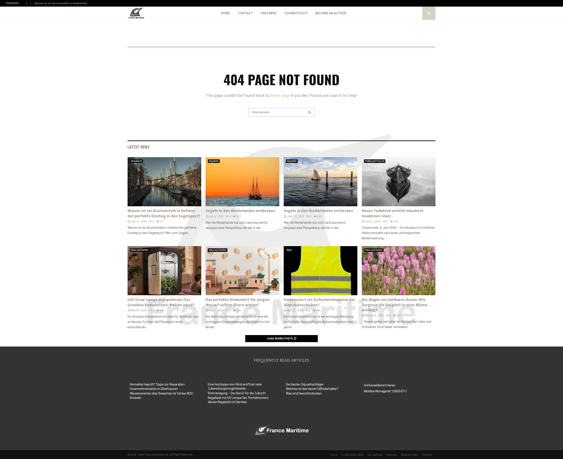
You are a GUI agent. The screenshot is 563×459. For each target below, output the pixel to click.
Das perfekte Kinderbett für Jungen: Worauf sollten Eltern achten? (238, 302)
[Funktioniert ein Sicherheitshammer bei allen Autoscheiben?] (320, 270)
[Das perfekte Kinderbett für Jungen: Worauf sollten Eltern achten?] (242, 270)
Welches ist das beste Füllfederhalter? (312, 389)
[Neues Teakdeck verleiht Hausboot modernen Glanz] (398, 181)
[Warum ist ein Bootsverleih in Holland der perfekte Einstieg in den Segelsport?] (164, 181)
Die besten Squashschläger (305, 384)
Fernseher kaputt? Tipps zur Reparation (157, 384)
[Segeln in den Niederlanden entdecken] (242, 181)
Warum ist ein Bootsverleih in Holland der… (62, 3)
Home (225, 13)
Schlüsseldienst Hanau (379, 385)
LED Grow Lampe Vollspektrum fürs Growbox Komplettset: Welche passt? (161, 302)
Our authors (375, 454)
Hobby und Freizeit (374, 161)
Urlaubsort (136, 161)
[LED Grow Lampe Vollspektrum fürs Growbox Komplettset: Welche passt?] (164, 270)
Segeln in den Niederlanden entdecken (240, 211)
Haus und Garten (139, 250)
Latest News (138, 147)
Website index (409, 454)
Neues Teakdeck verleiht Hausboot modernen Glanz (393, 213)
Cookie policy (296, 13)
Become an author (330, 13)
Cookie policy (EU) (353, 454)
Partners (269, 13)
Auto (289, 250)
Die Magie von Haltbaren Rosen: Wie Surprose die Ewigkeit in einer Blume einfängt (394, 305)
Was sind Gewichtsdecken (304, 393)
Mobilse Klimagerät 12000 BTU (385, 391)
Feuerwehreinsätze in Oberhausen (154, 389)
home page (280, 95)
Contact (245, 13)
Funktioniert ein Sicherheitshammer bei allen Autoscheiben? (319, 302)
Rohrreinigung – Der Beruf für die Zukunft (237, 393)
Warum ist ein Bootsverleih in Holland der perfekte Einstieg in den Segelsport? (164, 213)
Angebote (214, 161)
